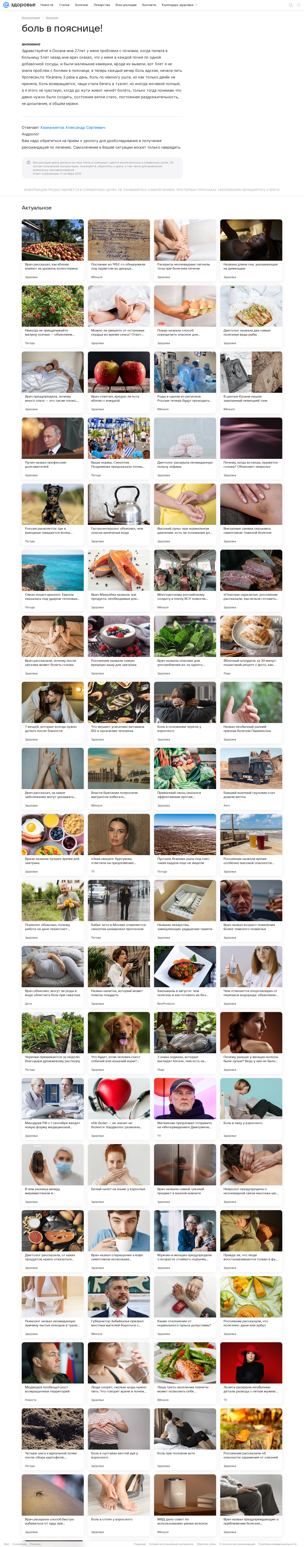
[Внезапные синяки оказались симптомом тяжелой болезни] (251, 515)
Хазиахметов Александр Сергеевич (72, 127)
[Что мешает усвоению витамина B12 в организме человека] (119, 713)
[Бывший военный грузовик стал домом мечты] (251, 779)
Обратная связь (206, 1544)
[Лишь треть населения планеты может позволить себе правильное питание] (185, 1373)
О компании (19, 1544)
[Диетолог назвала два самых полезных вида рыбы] (251, 316)
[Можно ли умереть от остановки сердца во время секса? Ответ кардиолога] (119, 316)
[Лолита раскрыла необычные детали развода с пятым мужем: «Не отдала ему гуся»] (251, 1373)
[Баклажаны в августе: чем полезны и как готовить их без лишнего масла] (185, 977)
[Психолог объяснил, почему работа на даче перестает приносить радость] (53, 911)
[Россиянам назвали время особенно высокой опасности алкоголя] (251, 845)
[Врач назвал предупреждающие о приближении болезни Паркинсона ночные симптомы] (251, 1505)
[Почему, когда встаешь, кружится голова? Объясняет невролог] (251, 448)
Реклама (35, 1544)
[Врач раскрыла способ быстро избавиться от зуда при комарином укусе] (53, 1505)
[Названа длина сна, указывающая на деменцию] (251, 250)
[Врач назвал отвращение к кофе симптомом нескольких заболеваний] (119, 1241)
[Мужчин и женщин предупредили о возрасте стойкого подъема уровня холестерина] (185, 1241)
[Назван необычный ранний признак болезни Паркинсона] (251, 713)
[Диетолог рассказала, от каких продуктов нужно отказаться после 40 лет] (53, 1241)
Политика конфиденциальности (278, 1544)
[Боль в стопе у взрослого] (119, 1505)
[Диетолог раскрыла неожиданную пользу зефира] (185, 448)
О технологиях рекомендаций (237, 1544)
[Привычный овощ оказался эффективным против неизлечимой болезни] (185, 779)
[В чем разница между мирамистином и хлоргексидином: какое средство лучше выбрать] (53, 1175)
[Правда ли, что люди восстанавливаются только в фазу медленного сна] (251, 1241)
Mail (6, 1544)
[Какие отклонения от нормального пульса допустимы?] (185, 1307)
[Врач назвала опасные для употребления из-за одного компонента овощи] (185, 647)
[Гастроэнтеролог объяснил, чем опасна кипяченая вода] (119, 515)
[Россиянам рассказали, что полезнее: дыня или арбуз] (251, 1307)
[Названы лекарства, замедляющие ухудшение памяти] (185, 911)
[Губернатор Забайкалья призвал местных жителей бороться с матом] (119, 1307)
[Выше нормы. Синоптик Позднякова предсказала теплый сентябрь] (119, 448)
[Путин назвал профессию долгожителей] (53, 448)
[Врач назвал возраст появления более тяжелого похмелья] (251, 911)
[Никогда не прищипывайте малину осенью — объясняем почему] (53, 316)
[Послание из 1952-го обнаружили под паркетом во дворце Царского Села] (119, 250)
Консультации (31, 17)
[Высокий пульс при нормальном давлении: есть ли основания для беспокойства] (185, 515)
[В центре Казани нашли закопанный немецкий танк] (251, 382)
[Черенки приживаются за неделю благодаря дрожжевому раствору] (53, 1043)
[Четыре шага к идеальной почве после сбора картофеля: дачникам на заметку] (53, 1439)
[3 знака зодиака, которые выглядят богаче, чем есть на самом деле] (185, 1043)
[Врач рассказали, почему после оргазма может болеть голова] (53, 647)
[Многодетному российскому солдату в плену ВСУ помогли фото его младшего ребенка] (185, 581)
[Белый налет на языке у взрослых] (119, 1175)
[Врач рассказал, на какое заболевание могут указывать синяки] (53, 779)
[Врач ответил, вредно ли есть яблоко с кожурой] (119, 382)
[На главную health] (22, 5)
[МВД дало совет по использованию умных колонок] (185, 1505)
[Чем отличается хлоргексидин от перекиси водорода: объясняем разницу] (251, 977)
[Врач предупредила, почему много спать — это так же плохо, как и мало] (53, 382)
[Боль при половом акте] (185, 1439)
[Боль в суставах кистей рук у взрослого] (119, 1439)
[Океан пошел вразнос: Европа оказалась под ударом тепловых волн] (53, 581)
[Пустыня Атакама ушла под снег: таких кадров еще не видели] (185, 845)
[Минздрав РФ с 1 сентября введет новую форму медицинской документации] (53, 1109)
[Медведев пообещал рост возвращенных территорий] (53, 1373)
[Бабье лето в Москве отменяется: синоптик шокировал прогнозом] (119, 911)
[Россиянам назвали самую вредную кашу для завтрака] (119, 647)
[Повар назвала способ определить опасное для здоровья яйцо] (185, 316)
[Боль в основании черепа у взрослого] (185, 713)
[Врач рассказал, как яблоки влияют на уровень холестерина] (53, 250)
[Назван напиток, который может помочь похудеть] (119, 977)
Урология (52, 17)
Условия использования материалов (171, 1544)
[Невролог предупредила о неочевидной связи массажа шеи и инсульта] (251, 1175)
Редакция (140, 1544)
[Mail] (6, 5)
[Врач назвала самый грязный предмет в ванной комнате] (185, 1175)
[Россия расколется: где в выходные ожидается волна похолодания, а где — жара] (53, 515)
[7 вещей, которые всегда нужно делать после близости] (53, 713)
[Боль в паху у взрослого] (251, 1109)
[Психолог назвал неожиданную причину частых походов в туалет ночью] (53, 1307)
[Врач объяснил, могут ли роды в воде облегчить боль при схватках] (53, 977)
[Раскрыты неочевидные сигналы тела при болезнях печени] (185, 250)
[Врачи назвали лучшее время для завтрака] (53, 845)
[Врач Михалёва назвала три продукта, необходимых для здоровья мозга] (119, 581)
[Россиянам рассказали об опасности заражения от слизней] (251, 1439)
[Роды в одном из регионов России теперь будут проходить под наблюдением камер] (185, 382)
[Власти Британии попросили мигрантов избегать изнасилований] (119, 779)
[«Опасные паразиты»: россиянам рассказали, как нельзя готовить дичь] (251, 581)
